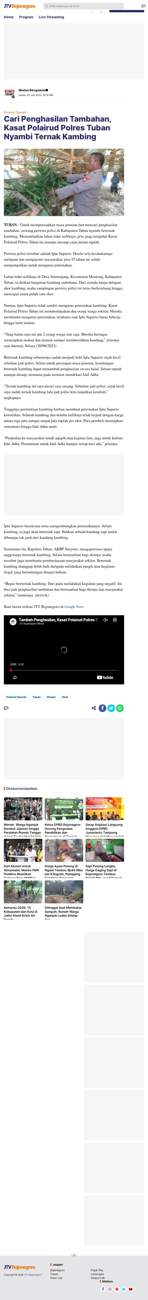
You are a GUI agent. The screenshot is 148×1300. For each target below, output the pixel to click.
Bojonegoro (57, 1270)
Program (26, 17)
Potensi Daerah (15, 112)
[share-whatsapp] (120, 708)
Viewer (51, 697)
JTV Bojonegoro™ (33, 1274)
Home (9, 17)
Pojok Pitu (97, 1270)
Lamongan (97, 1274)
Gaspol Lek (98, 1277)
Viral (65, 697)
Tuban (36, 697)
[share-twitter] (111, 708)
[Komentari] (6, 708)
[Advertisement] (74, 51)
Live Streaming (51, 17)
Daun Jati (56, 1277)
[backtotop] (74, 1256)
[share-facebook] (102, 708)
